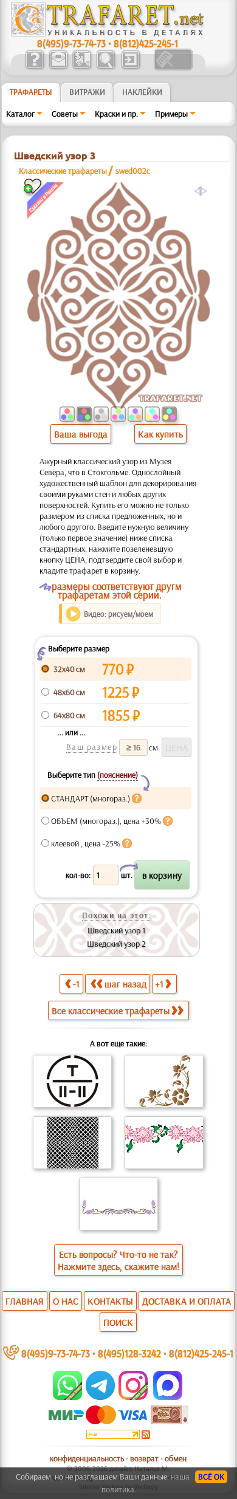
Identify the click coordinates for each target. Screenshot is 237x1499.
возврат (144, 1458)
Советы (65, 113)
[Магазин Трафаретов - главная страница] (107, 33)
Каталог (20, 113)
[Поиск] (105, 67)
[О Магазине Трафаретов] (34, 67)
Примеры (171, 113)
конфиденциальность (87, 1458)
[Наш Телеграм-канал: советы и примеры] (99, 1396)
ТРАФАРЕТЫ (31, 91)
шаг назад (125, 984)
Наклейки (142, 91)
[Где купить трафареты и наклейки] (58, 67)
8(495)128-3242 (129, 1352)
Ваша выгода (81, 434)
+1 (159, 984)
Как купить (160, 434)
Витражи (87, 91)
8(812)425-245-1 (146, 42)
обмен (176, 1458)
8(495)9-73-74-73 (71, 42)
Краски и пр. (116, 113)
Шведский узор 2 (116, 943)
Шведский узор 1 (116, 930)
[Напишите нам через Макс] (167, 1396)
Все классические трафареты (111, 1010)
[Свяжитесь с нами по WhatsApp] (68, 1396)
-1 (76, 984)
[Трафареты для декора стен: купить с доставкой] (82, 67)
